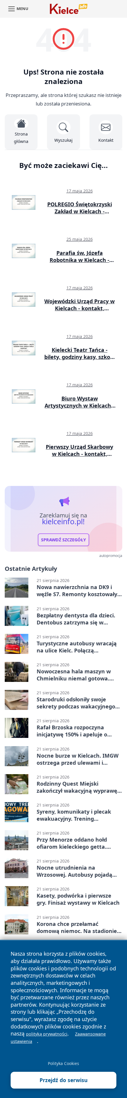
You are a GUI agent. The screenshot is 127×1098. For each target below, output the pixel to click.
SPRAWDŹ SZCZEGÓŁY (63, 540)
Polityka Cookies (63, 1063)
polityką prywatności (46, 1034)
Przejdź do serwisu (64, 1080)
